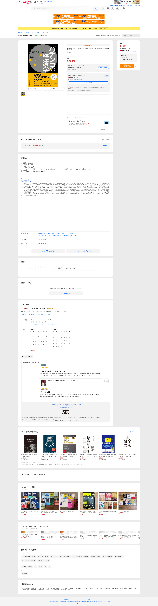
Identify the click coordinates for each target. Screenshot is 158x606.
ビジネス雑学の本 (107, 556)
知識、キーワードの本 (43, 560)
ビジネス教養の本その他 (28, 556)
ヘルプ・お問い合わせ (97, 601)
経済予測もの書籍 (95, 556)
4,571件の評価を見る (34, 324)
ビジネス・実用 (35, 32)
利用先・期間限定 (79, 79)
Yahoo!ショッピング (64, 599)
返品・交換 (40, 314)
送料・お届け (32, 314)
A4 (35, 566)
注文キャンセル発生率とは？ (47, 324)
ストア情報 (47, 314)
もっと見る (133, 431)
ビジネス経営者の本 (43, 556)
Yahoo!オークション (85, 599)
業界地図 (24, 573)
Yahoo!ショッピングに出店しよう (127, 5)
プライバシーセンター (64, 601)
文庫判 (30, 566)
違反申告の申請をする (104, 129)
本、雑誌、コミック (44, 235)
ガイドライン (78, 601)
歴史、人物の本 (119, 556)
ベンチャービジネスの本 (28, 560)
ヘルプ (138, 5)
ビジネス (43, 32)
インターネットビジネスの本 (80, 556)
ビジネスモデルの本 (65, 556)
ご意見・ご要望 (106, 601)
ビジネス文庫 (54, 556)
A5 (45, 566)
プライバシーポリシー (53, 601)
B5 (49, 566)
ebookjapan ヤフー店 (23, 32)
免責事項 (84, 601)
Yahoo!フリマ (95, 599)
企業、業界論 (73, 235)
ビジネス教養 (64, 235)
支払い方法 (23, 314)
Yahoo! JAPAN (114, 5)
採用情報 (89, 601)
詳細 (106, 87)
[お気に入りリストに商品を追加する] (136, 65)
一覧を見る (104, 145)
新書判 (24, 566)
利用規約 (72, 601)
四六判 (40, 566)
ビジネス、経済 (56, 235)
